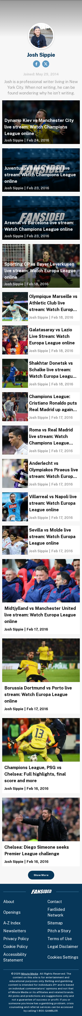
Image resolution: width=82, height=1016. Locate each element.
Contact (54, 901)
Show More (41, 875)
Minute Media (29, 973)
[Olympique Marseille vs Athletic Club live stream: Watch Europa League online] (41, 306)
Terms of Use (59, 938)
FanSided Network (56, 912)
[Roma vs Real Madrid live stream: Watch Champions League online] (41, 440)
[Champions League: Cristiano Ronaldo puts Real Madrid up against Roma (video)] (41, 406)
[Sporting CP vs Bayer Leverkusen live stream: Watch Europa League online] (41, 266)
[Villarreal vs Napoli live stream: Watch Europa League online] (41, 506)
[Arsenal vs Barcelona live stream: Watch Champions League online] (41, 218)
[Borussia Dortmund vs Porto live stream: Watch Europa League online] (41, 676)
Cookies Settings (62, 957)
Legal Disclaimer (62, 946)
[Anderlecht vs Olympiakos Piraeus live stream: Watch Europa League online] (41, 473)
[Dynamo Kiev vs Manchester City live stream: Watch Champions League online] (41, 122)
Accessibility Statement (14, 957)
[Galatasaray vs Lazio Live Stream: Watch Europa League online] (41, 339)
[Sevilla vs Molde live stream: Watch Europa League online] (41, 540)
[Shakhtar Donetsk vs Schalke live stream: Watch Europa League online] (41, 373)
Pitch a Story (59, 931)
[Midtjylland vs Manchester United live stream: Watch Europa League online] (41, 596)
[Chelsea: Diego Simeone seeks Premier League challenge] (41, 832)
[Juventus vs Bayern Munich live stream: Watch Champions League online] (41, 170)
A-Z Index (12, 923)
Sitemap (55, 923)
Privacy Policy (16, 938)
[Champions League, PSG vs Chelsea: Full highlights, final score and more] (41, 755)
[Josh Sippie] (13, 140)
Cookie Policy (15, 946)
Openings (12, 912)
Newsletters (14, 931)
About (8, 901)
